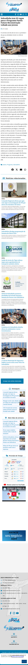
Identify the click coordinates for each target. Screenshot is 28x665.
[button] (1, 14)
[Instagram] (18, 14)
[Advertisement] (14, 516)
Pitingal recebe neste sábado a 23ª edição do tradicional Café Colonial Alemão (11, 402)
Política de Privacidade (17, 656)
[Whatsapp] (23, 14)
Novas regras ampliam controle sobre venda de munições (9, 431)
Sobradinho (16, 164)
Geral (3, 198)
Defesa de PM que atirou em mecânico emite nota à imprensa (10, 447)
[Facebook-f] (15, 14)
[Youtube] (21, 14)
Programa (10, 164)
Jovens (4, 164)
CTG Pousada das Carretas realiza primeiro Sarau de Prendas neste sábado (10, 409)
